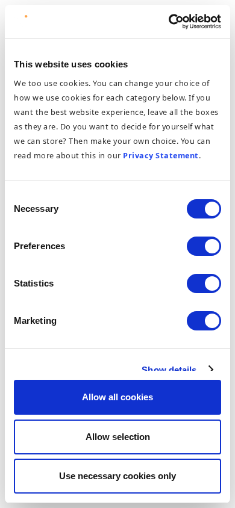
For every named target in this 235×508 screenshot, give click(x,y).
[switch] (204, 246)
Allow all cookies (117, 397)
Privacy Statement (161, 155)
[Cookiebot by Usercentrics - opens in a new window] (169, 21)
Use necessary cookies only (117, 476)
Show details (169, 370)
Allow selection (118, 437)
